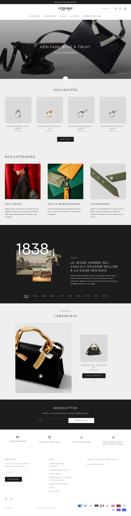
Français (106, 8)
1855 (35, 296)
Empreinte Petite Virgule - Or (50, 127)
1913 (70, 296)
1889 (52, 296)
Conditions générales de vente (59, 470)
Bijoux (63, 16)
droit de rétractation (113, 444)
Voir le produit (94, 376)
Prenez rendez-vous (92, 16)
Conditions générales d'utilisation (56, 465)
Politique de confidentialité (58, 484)
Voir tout (65, 139)
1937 (87, 296)
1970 (96, 296)
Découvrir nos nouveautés (65, 2)
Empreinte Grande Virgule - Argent (81, 127)
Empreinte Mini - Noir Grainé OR (93, 366)
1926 (78, 296)
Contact (51, 487)
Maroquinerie (50, 16)
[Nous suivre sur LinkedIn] (11, 499)
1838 (26, 296)
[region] (65, 49)
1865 (43, 296)
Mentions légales (55, 474)
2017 (105, 296)
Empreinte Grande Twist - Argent (18, 127)
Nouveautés (35, 16)
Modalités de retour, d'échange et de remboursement (60, 478)
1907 (61, 296)
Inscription (81, 420)
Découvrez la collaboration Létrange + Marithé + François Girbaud (65, 52)
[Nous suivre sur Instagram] (6, 499)
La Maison (75, 16)
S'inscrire (13, 479)
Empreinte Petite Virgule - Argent (113, 127)
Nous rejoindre (54, 491)
